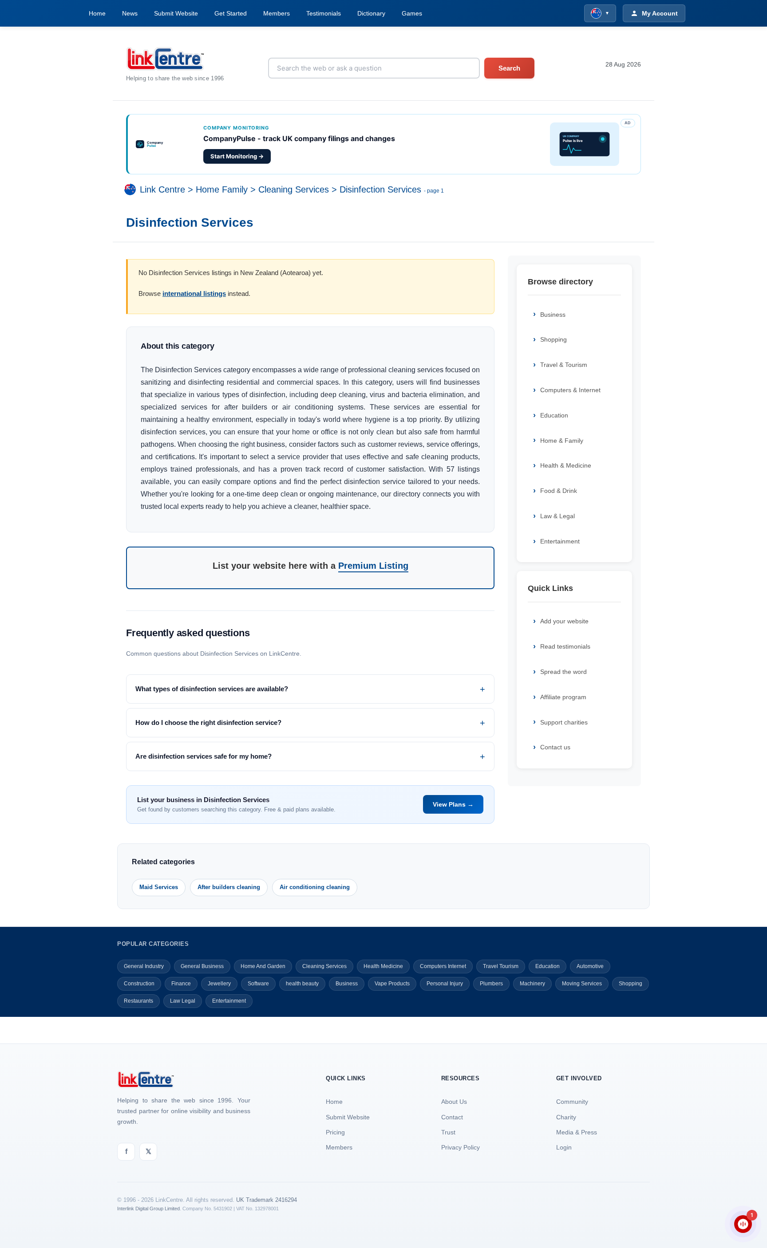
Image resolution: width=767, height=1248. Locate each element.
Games (412, 13)
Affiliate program (563, 697)
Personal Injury (445, 983)
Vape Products (392, 983)
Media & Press (576, 1132)
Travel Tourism (500, 966)
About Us (454, 1101)
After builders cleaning (229, 887)
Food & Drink (558, 490)
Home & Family (561, 440)
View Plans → (453, 804)
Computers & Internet (570, 390)
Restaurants (138, 1001)
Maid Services (158, 887)
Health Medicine (383, 966)
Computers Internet (443, 966)
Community (572, 1101)
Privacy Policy (460, 1147)
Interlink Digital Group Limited (148, 1208)
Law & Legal (557, 516)
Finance (181, 983)
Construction (139, 983)
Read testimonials (565, 646)
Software (258, 983)
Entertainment (560, 541)
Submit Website (176, 13)
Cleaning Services (293, 189)
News (130, 13)
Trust (448, 1132)
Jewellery (219, 983)
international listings (194, 293)
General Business (202, 966)
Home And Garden (263, 966)
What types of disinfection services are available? (211, 689)
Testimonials (323, 13)
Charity (566, 1117)
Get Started (230, 13)
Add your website (564, 621)
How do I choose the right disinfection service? (208, 722)
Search (509, 68)
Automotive (590, 966)
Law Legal (182, 1001)
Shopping (553, 339)
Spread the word (563, 671)
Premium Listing (373, 566)
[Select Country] (132, 189)
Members (276, 13)
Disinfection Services (380, 189)
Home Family (222, 189)
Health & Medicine (565, 465)
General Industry (144, 966)
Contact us (555, 747)
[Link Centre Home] (175, 59)
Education (554, 415)
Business (552, 314)
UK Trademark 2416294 (266, 1200)
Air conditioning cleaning (315, 887)
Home (97, 13)
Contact (452, 1117)
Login (564, 1147)
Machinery (532, 983)
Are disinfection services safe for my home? (203, 756)
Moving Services (582, 983)
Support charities (564, 722)
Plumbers (491, 983)
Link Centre (162, 189)
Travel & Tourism (563, 364)
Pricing (335, 1132)
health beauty (302, 983)
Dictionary (371, 13)
